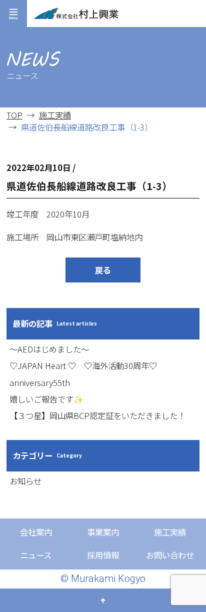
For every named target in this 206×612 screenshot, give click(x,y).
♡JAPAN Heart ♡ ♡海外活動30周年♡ (83, 366)
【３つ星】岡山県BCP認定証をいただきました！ (98, 416)
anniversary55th (40, 382)
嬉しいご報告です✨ (47, 399)
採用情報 (103, 555)
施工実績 (55, 115)
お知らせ (26, 481)
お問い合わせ (170, 555)
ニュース (36, 555)
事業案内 (103, 532)
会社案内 (36, 532)
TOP (14, 115)
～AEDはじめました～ (49, 349)
